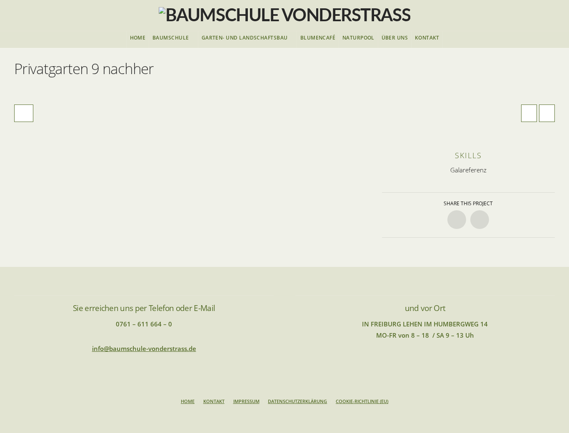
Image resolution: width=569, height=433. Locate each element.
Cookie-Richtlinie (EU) (362, 401)
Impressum (246, 401)
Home (188, 401)
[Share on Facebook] (456, 219)
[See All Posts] (23, 113)
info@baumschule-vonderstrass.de (144, 348)
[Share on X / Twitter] (479, 219)
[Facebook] (284, 414)
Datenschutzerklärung (297, 401)
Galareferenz (468, 170)
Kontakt (214, 401)
